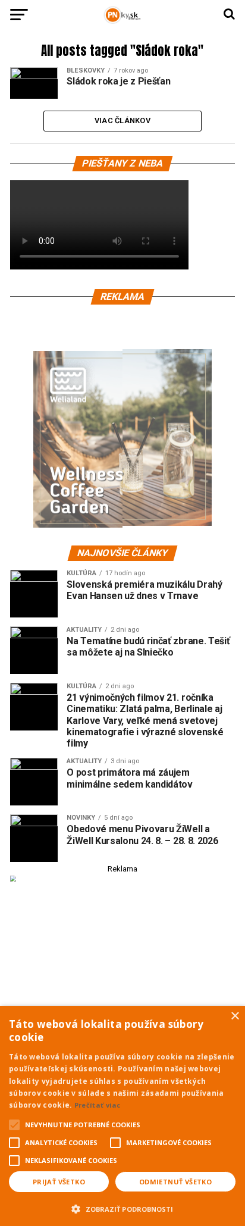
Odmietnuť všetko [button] (175, 1181)
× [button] (234, 1016)
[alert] (122, 1116)
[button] (122, 1207)
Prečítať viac (97, 1104)
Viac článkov (122, 120)
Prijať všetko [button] (59, 1181)
